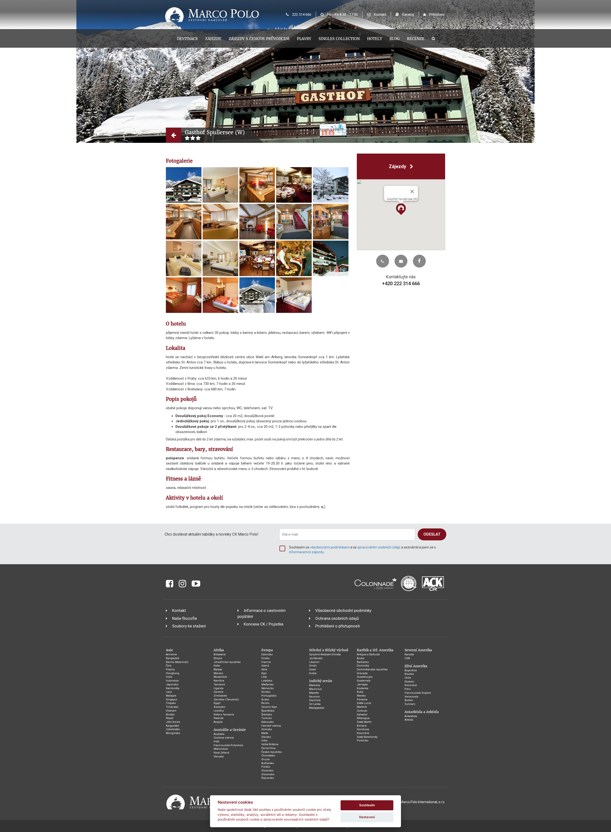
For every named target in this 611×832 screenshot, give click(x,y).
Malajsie (171, 695)
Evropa (267, 650)
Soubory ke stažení (189, 626)
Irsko (264, 740)
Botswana (220, 654)
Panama (362, 699)
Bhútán (170, 714)
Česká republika (271, 752)
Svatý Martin (364, 721)
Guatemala (363, 680)
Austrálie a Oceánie (230, 730)
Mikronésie (221, 748)
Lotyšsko (266, 680)
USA (407, 658)
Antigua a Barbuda (368, 654)
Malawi (218, 669)
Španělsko (267, 710)
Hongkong (172, 673)
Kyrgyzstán (172, 725)
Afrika (219, 650)
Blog (395, 38)
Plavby (304, 38)
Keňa (217, 665)
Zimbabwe (220, 695)
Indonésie (172, 680)
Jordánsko (316, 658)
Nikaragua (363, 718)
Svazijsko (219, 706)
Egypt (217, 703)
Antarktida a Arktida (422, 712)
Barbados (363, 662)
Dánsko (266, 737)
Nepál (169, 718)
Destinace (187, 38)
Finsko (265, 658)
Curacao (362, 710)
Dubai (312, 673)
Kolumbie (363, 733)
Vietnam (171, 710)
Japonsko (172, 684)
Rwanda (218, 718)
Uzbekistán (173, 729)
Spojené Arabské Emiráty (325, 654)
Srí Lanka (315, 704)
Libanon (314, 662)
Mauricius (315, 689)
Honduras (363, 729)
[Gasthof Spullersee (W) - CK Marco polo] (183, 185)
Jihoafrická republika (227, 662)
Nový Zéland (221, 752)
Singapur (171, 699)
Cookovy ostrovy (224, 737)
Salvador (362, 714)
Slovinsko (267, 770)
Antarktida (411, 716)
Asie (169, 650)
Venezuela (411, 696)
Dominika (363, 665)
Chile (408, 677)
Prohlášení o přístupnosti (337, 626)
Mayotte (314, 692)
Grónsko (266, 729)
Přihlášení (436, 14)
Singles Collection (339, 38)
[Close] (412, 191)
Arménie (171, 654)
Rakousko (267, 721)
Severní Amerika (418, 650)
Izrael (312, 669)
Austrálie (219, 734)
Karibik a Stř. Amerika (375, 650)
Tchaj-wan (172, 706)
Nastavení (367, 817)
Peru (408, 689)
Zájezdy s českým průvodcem (259, 38)
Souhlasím (367, 805)
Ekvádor (409, 681)
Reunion (314, 696)
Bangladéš (172, 658)
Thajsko (171, 703)
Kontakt (379, 14)
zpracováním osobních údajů (378, 547)
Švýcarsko (267, 778)
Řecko (265, 703)
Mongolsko (173, 733)
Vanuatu (219, 756)
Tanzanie (219, 684)
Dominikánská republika (372, 669)
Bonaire (362, 725)
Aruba (360, 658)
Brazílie (409, 674)
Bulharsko (267, 763)
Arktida (409, 719)
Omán (313, 665)
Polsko (265, 766)
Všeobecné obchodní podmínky (343, 610)
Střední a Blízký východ (328, 650)
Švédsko (266, 714)
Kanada (409, 654)
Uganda (218, 688)
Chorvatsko (268, 755)
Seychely (315, 700)
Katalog (407, 14)
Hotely (374, 38)
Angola (218, 721)
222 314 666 (301, 14)
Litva (264, 676)
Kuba (360, 691)
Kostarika (362, 688)
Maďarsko (267, 684)
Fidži (216, 741)
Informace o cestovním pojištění (261, 613)
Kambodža (172, 688)
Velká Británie (270, 744)
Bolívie (409, 700)
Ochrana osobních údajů (337, 618)
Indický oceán (320, 681)
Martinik (362, 706)
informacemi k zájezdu (306, 552)
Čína (168, 665)
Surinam (410, 704)
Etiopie (218, 658)
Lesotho (219, 710)
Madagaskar (316, 707)
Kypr (264, 673)
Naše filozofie (184, 618)
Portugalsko (269, 695)
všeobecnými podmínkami (330, 547)
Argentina (411, 670)
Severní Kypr (269, 706)
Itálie (264, 669)
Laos (169, 691)
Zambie (218, 691)
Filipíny (170, 669)
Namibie (219, 680)
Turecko (266, 718)
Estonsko (267, 654)
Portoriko (363, 740)
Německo (267, 688)
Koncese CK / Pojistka (263, 624)
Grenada (362, 673)
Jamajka (362, 684)
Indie (169, 676)
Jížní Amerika (416, 666)
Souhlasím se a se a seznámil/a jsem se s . (362, 549)
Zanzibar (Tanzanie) (226, 699)
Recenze (415, 38)
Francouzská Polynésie (228, 745)
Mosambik (220, 676)
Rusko (265, 699)
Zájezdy (213, 38)
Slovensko (267, 774)
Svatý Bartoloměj (367, 737)
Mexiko (361, 695)
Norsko (265, 691)
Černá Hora (268, 748)
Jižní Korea (173, 721)
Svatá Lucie (364, 703)
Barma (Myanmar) (177, 662)
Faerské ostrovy (271, 725)
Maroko (218, 673)
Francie (266, 662)
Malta (264, 733)
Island (265, 665)
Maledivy (314, 685)
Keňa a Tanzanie (224, 714)
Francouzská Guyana (418, 692)
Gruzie (265, 759)
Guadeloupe (365, 676)
